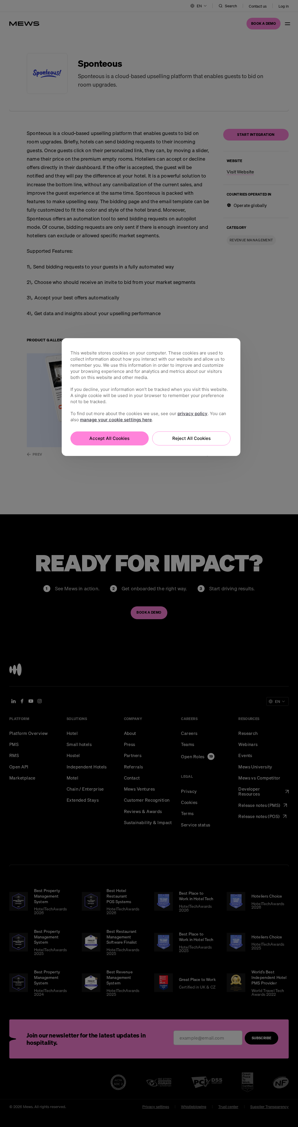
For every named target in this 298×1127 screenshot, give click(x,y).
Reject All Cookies (191, 438)
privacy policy (192, 413)
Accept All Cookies (109, 438)
